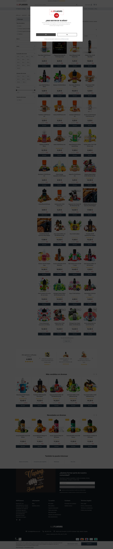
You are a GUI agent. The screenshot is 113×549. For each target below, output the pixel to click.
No (67, 34)
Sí (45, 34)
